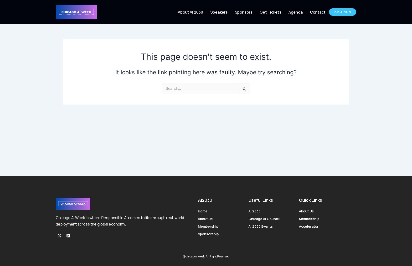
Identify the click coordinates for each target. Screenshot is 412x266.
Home (202, 211)
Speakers (219, 12)
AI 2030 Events (260, 226)
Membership (208, 226)
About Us (205, 218)
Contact (317, 12)
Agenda (295, 12)
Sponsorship (208, 234)
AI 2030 (254, 211)
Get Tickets (270, 12)
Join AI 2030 (342, 12)
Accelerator (309, 226)
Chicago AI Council (264, 218)
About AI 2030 (190, 12)
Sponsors (243, 12)
